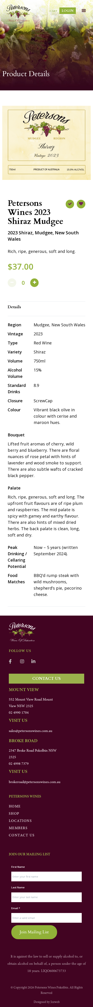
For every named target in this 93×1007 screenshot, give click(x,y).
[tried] (70, 204)
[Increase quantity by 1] (34, 282)
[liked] (81, 204)
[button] (83, 10)
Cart (53, 11)
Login (68, 11)
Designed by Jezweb (47, 1002)
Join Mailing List (34, 932)
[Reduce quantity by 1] (12, 282)
